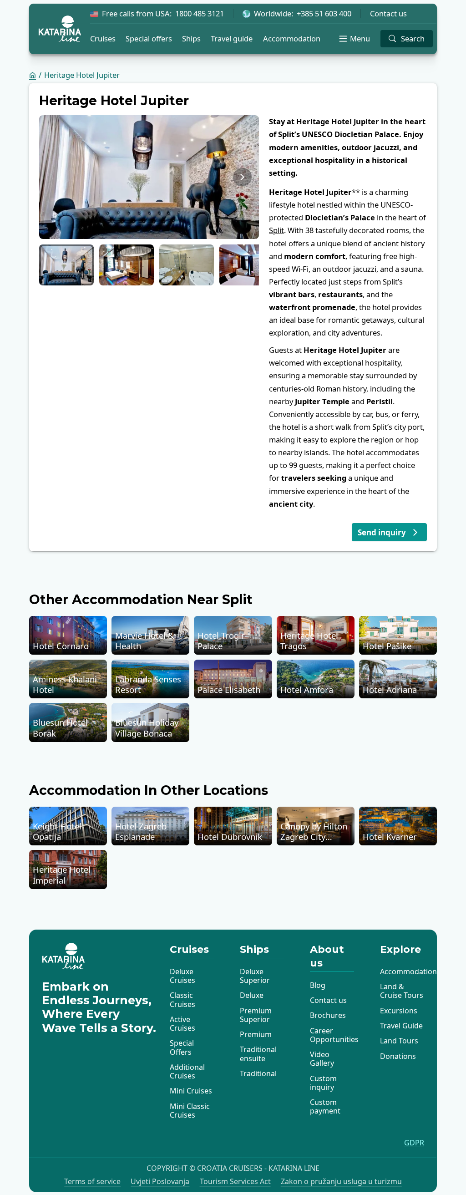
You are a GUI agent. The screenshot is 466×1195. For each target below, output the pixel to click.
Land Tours (399, 1041)
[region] (149, 177)
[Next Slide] (242, 177)
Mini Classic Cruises (190, 1110)
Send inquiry (382, 532)
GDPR (414, 1143)
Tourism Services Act (235, 1181)
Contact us (388, 13)
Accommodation (291, 38)
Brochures (328, 1015)
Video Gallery (322, 1058)
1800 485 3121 (199, 13)
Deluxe (251, 995)
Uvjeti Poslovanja (160, 1181)
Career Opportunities (334, 1035)
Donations (398, 1056)
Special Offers (182, 1047)
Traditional (258, 1073)
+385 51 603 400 (324, 13)
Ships (191, 38)
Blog (317, 985)
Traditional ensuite (258, 1053)
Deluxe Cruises (182, 975)
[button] (66, 264)
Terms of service (92, 1181)
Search (413, 38)
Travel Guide (401, 1026)
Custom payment (325, 1106)
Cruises (103, 38)
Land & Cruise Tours (401, 990)
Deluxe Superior (255, 975)
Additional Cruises (187, 1071)
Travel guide (232, 38)
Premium (256, 1034)
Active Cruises (182, 1023)
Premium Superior (256, 1015)
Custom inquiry (323, 1082)
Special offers (149, 38)
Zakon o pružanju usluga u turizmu (341, 1181)
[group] (149, 177)
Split (276, 230)
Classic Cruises (182, 999)
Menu (360, 38)
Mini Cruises (191, 1091)
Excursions (398, 1011)
